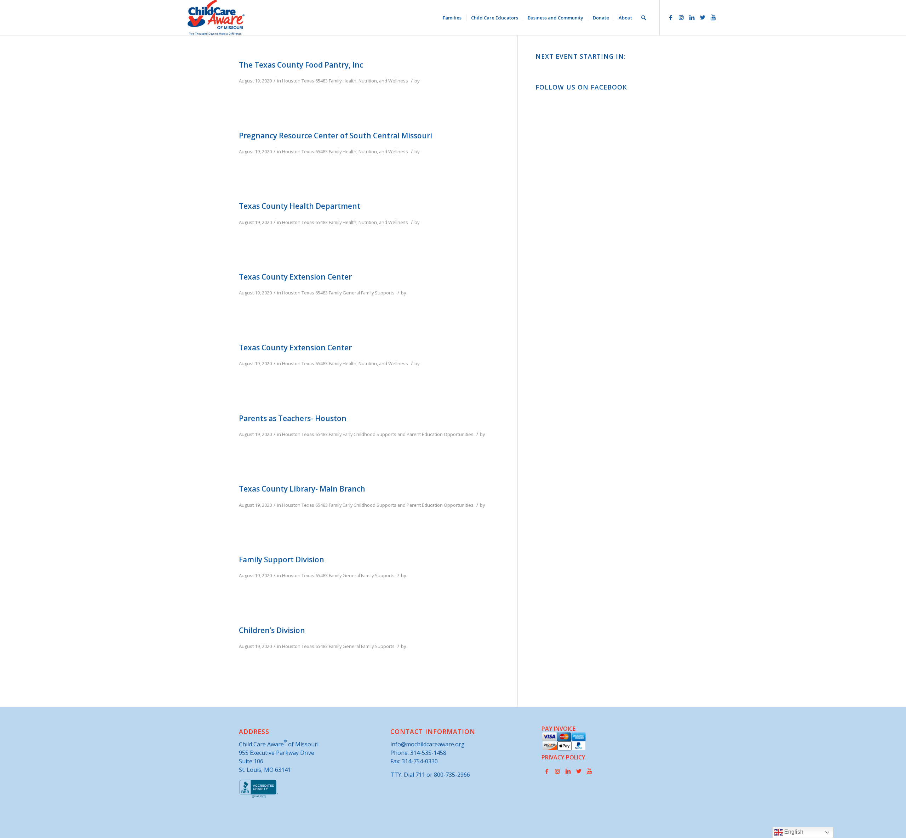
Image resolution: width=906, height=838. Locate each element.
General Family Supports (369, 292)
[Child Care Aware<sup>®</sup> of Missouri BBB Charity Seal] (259, 796)
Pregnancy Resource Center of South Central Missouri (335, 135)
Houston (291, 81)
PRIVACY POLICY (563, 757)
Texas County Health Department (299, 206)
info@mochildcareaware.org (427, 744)
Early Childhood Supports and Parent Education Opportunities (408, 434)
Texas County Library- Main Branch (302, 489)
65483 (321, 81)
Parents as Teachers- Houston (292, 418)
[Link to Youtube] (713, 17)
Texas (308, 81)
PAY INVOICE (558, 729)
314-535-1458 (428, 753)
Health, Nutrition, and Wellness (375, 81)
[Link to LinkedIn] (692, 17)
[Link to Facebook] (670, 17)
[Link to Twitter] (702, 17)
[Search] (643, 17)
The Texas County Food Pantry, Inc (301, 65)
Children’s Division (272, 630)
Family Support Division (281, 559)
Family (335, 81)
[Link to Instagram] (681, 17)
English (793, 832)
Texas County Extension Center (295, 277)
